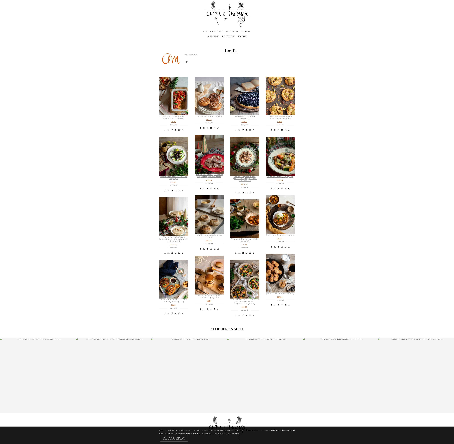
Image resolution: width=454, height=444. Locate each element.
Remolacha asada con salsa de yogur (173, 178)
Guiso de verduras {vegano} (280, 177)
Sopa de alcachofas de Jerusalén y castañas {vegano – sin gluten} (173, 239)
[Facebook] (165, 130)
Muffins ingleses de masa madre (209, 236)
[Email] (175, 130)
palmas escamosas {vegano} (280, 293)
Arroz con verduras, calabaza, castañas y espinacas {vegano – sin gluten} (244, 301)
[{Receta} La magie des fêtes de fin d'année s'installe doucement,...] (416, 375)
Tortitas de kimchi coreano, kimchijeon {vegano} (173, 300)
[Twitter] (168, 130)
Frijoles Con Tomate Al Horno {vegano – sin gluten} (173, 117)
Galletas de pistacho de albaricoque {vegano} (280, 117)
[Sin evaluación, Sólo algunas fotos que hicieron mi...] (265, 375)
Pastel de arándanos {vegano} (245, 117)
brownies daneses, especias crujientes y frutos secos (209, 176)
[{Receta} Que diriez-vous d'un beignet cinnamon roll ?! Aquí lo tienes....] (113, 375)
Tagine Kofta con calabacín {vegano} (244, 240)
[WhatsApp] (179, 130)
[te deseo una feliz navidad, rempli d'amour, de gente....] (340, 375)
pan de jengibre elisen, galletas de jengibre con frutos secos (245, 179)
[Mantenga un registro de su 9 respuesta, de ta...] (189, 375)
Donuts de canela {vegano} (209, 116)
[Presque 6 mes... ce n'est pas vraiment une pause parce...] (38, 375)
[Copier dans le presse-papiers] (182, 130)
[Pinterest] (172, 130)
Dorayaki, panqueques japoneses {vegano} (209, 296)
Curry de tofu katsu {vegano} (280, 235)
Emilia (231, 50)
